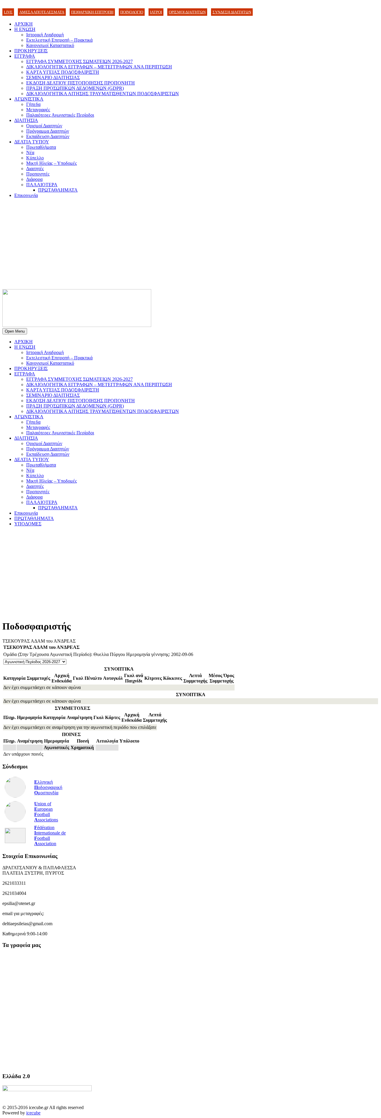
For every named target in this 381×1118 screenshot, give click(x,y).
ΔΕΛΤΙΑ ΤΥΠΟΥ (31, 141)
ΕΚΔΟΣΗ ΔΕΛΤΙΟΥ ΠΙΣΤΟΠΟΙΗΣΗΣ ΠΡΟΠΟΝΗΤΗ (80, 82)
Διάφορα (34, 179)
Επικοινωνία (26, 195)
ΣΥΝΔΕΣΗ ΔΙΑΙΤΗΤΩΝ (232, 12)
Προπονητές (37, 173)
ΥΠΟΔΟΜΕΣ (27, 523)
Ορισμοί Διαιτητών (44, 125)
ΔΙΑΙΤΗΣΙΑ (26, 120)
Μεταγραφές (38, 109)
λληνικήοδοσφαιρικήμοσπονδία (48, 787)
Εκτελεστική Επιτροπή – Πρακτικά (59, 40)
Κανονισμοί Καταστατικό (50, 45)
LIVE (8, 12)
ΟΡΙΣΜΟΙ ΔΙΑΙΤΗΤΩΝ (187, 12)
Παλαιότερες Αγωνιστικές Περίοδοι (60, 115)
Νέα (30, 152)
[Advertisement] (190, 244)
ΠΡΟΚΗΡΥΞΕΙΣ (31, 50)
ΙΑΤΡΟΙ (156, 12)
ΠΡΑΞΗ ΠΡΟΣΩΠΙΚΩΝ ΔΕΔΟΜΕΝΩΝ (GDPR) (75, 88)
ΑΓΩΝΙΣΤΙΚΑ (28, 98)
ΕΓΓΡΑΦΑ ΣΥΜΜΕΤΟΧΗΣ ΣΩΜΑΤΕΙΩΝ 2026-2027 (79, 61)
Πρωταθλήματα (41, 147)
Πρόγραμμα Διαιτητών (47, 131)
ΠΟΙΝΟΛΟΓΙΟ (131, 12)
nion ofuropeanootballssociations (46, 811)
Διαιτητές (35, 168)
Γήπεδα (33, 104)
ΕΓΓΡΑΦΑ (24, 56)
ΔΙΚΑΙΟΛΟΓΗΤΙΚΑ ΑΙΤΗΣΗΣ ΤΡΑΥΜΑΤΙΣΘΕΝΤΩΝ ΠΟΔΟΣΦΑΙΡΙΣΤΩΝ (102, 93)
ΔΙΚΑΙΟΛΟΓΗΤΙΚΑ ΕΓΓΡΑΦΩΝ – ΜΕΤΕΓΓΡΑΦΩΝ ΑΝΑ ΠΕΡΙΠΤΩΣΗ (99, 66)
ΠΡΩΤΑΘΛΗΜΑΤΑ (58, 189)
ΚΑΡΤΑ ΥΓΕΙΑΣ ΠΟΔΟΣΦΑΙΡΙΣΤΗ (62, 72)
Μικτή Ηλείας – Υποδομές (51, 163)
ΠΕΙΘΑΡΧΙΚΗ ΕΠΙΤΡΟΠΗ (92, 12)
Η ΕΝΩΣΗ (24, 29)
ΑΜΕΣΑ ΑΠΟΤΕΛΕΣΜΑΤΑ (41, 12)
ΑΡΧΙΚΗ (23, 23)
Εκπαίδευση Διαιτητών (47, 136)
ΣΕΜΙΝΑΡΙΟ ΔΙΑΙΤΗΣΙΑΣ (53, 77)
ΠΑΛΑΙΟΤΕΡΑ (41, 184)
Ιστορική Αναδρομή (45, 34)
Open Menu (15, 331)
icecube (33, 1112)
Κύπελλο (35, 157)
